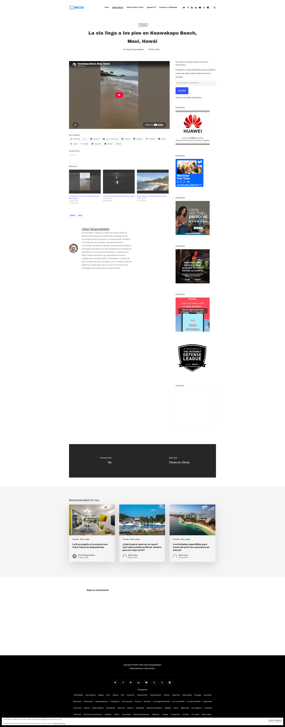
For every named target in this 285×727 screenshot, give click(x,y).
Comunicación (155, 695)
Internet (147, 701)
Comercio (130, 695)
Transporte (175, 714)
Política (130, 708)
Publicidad (140, 708)
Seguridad (185, 708)
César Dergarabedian (135, 49)
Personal (121, 708)
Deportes (176, 695)
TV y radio (195, 714)
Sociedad (208, 708)
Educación (77, 701)
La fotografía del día (161, 701)
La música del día (193, 701)
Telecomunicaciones (141, 714)
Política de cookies (59, 723)
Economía (207, 695)
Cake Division (149, 668)
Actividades (78, 695)
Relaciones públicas (154, 708)
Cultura (167, 695)
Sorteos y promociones (93, 714)
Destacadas (187, 695)
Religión (168, 708)
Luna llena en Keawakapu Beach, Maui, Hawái (119, 196)
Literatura (77, 708)
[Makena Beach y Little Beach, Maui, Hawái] (153, 182)
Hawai (72, 215)
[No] (105, 461)
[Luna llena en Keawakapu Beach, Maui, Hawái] (119, 182)
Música (87, 708)
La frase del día (178, 701)
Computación (142, 695)
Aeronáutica (91, 695)
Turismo (143, 25)
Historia (138, 701)
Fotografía (115, 701)
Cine (122, 695)
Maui (80, 215)
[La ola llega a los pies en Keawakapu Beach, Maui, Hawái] (85, 182)
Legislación (207, 701)
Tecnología (126, 714)
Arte (108, 695)
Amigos (101, 695)
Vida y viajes (85, 539)
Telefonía (155, 714)
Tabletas (107, 714)
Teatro (116, 714)
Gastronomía (127, 701)
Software (77, 714)
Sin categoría (196, 708)
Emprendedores (102, 701)
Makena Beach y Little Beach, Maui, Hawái (152, 196)
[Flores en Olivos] (179, 461)
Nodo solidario (98, 708)
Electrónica (88, 701)
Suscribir (182, 91)
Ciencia (115, 695)
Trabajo (165, 714)
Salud (176, 708)
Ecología (197, 695)
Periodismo (110, 708)
